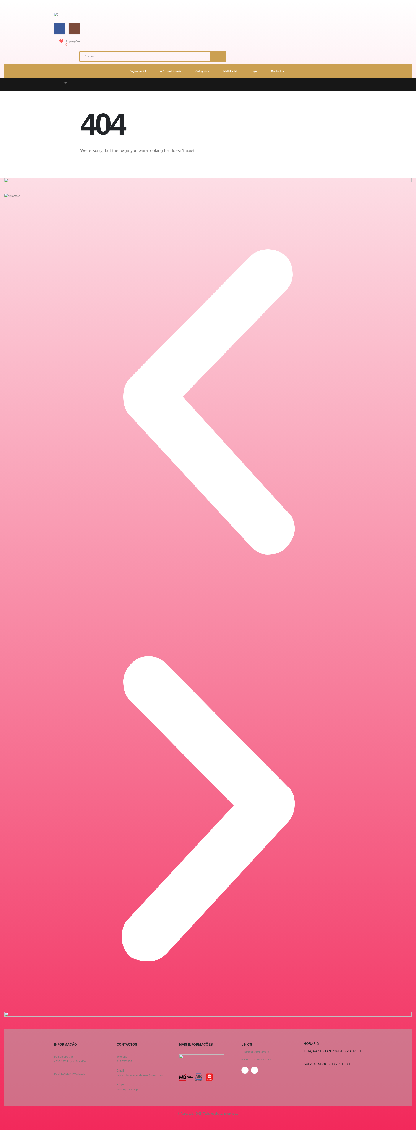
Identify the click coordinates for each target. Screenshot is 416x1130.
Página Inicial (138, 71)
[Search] (218, 56)
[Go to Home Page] (55, 83)
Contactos (277, 71)
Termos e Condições (255, 1052)
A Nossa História (170, 71)
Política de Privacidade (69, 1073)
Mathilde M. (230, 71)
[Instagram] (74, 28)
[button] (208, 401)
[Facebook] (59, 28)
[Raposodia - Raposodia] (68, 14)
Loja (254, 71)
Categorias (202, 71)
